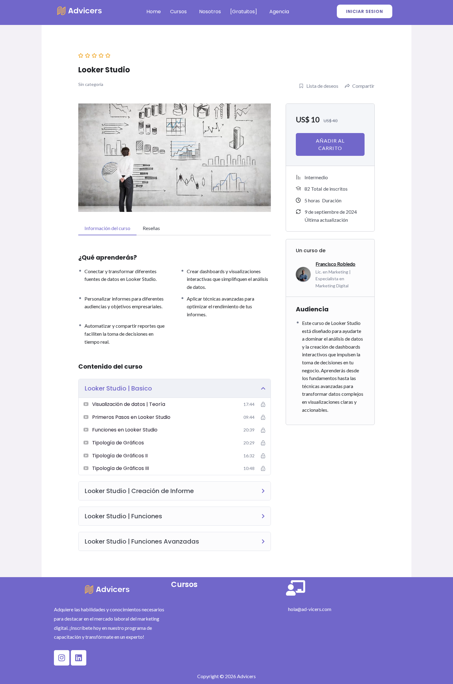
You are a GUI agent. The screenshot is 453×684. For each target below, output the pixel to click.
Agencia (279, 11)
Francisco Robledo (335, 264)
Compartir (363, 86)
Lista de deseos (322, 86)
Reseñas (151, 228)
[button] (179, 12)
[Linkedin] (78, 658)
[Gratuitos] (243, 11)
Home (153, 11)
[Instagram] (61, 658)
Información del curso (107, 228)
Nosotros (210, 11)
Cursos (178, 11)
